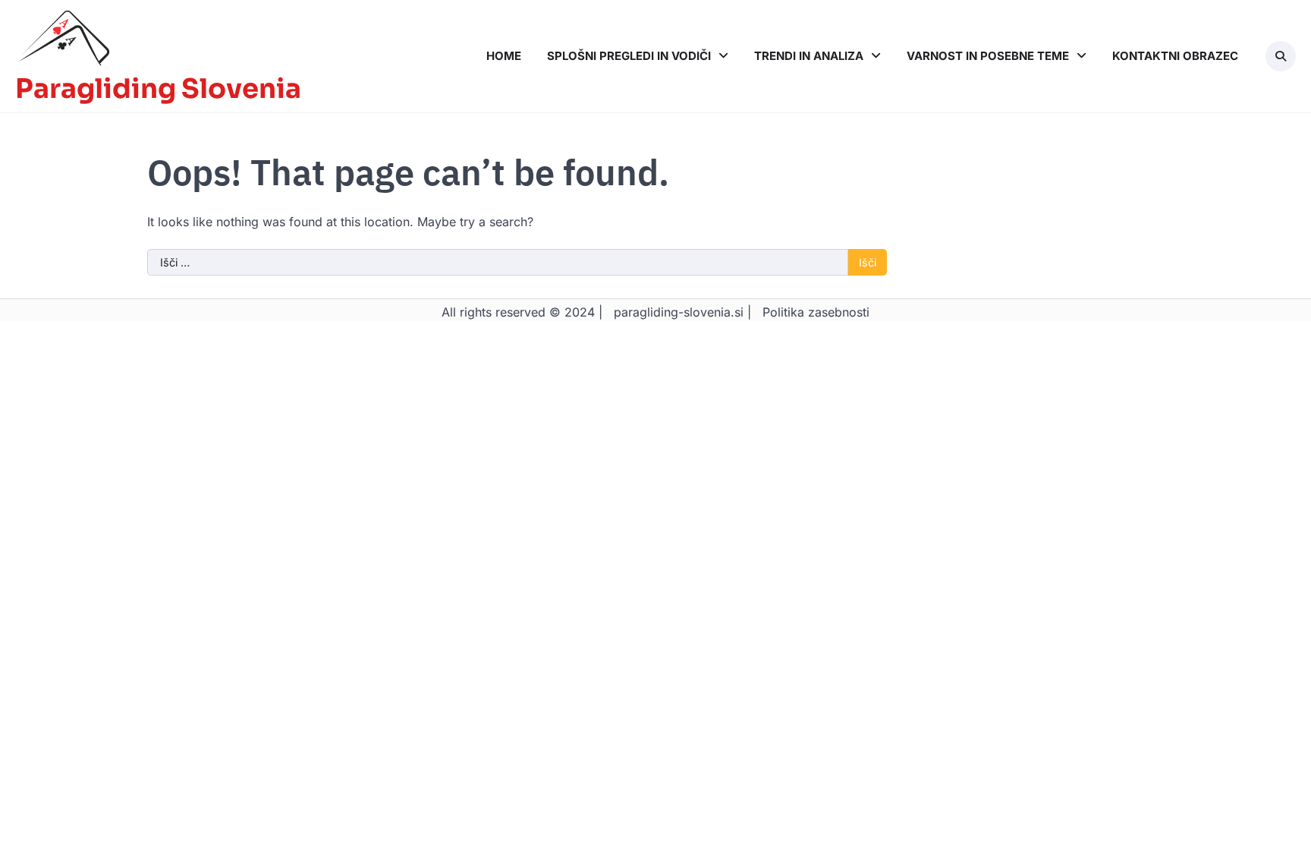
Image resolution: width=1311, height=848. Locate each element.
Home (503, 56)
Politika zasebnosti (815, 312)
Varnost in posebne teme (988, 56)
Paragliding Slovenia (158, 89)
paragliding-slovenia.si (679, 312)
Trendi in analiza (808, 56)
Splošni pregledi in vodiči (629, 56)
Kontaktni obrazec (1175, 56)
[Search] (1280, 56)
